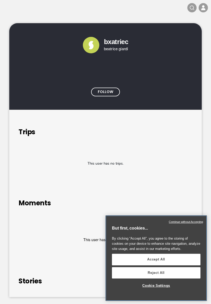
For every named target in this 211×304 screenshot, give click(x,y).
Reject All (156, 273)
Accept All (156, 259)
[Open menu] (203, 7)
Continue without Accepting (186, 221)
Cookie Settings (156, 286)
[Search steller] (192, 7)
